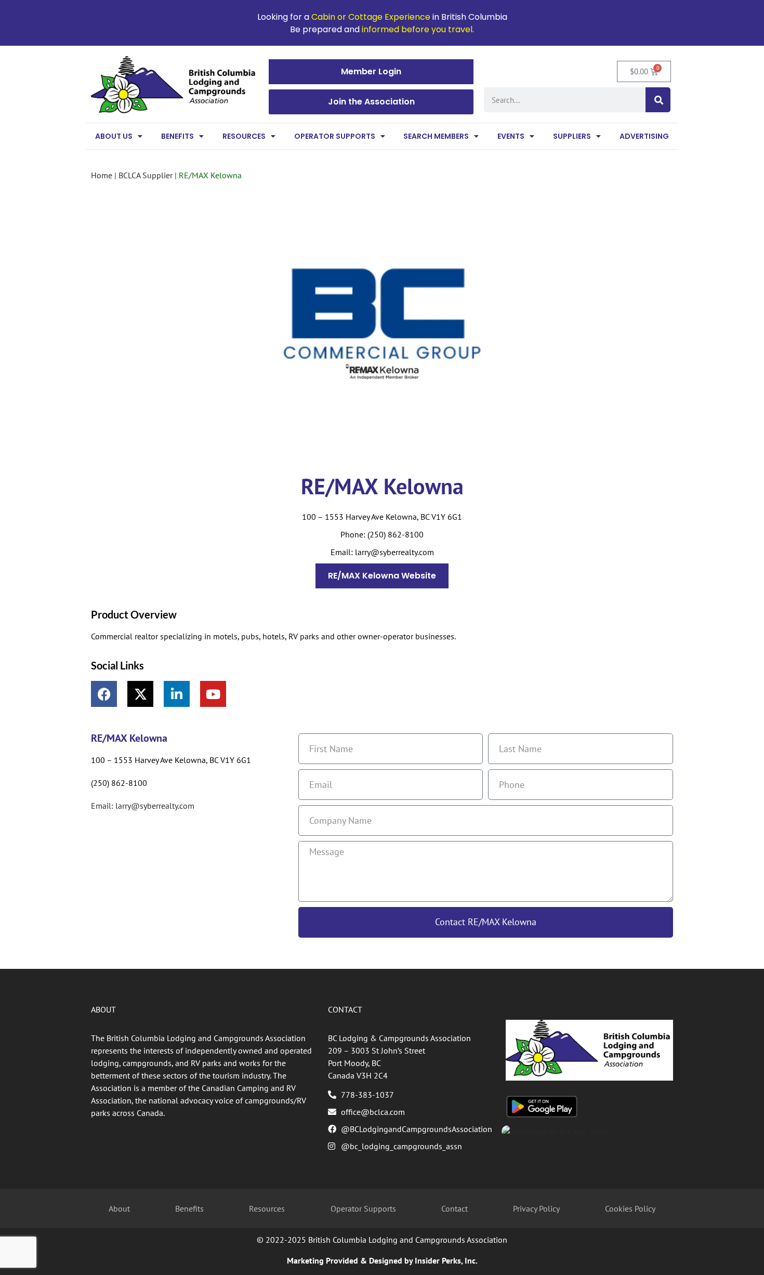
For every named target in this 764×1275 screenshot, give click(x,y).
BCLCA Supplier (145, 175)
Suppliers (572, 136)
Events (510, 136)
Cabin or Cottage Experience (370, 17)
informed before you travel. (418, 29)
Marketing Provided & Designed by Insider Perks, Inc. (382, 1260)
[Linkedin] (177, 694)
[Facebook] (104, 694)
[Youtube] (213, 694)
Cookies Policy (630, 1208)
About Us (114, 136)
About (119, 1208)
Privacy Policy (536, 1208)
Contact (454, 1208)
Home (101, 175)
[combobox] (565, 99)
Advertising (644, 136)
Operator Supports (334, 136)
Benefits (177, 136)
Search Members (436, 136)
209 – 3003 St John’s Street (376, 1050)
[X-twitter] (140, 694)
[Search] (658, 99)
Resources (244, 136)
